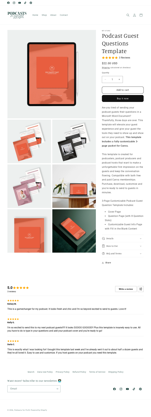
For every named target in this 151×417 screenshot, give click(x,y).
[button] (128, 15)
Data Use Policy (45, 372)
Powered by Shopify (39, 410)
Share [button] (108, 262)
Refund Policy (79, 372)
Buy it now (123, 98)
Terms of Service (97, 372)
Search (31, 372)
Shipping (106, 68)
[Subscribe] (57, 388)
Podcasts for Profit (22, 410)
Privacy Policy (63, 372)
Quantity (105, 73)
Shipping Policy (115, 372)
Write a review (126, 289)
